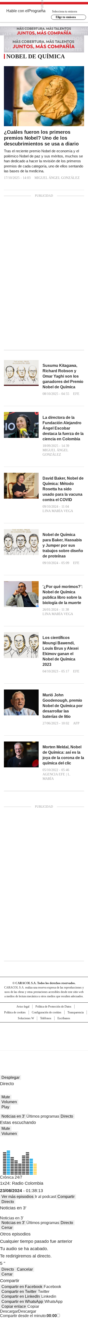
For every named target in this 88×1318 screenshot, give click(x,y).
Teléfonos (45, 1018)
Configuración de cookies (46, 1012)
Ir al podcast (45, 1196)
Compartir (66, 1196)
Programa (36, 11)
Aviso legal (22, 1006)
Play (5, 1107)
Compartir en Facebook (21, 1287)
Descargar (9, 1311)
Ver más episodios (17, 1196)
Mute (5, 1097)
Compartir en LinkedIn (20, 1296)
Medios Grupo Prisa (44, 1045)
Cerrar (6, 1227)
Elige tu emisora (66, 17)
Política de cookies (15, 1012)
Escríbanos (63, 1018)
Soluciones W (26, 1018)
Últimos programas (42, 1116)
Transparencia (75, 1012)
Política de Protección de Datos (53, 1006)
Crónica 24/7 (11, 1177)
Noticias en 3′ (13, 1116)
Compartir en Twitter (18, 1291)
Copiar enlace (13, 1306)
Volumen (9, 1102)
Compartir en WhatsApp (22, 1301)
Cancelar (25, 1269)
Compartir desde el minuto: (28, 1316)
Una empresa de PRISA (44, 1033)
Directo (67, 1116)
